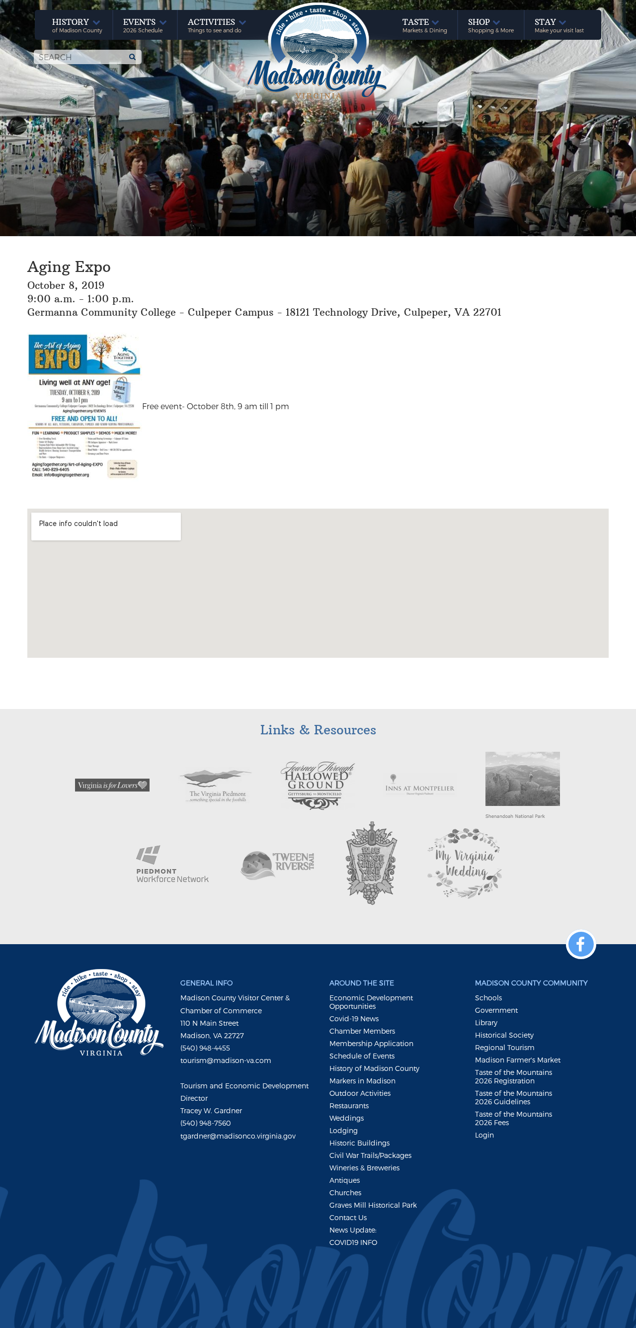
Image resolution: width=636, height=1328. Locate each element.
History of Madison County (374, 1068)
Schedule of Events (362, 1056)
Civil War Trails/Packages (370, 1155)
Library (486, 1022)
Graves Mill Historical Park (373, 1205)
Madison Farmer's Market (517, 1060)
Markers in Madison (362, 1080)
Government (496, 1010)
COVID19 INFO (353, 1242)
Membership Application (371, 1043)
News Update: (353, 1230)
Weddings (346, 1118)
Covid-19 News (354, 1018)
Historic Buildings (359, 1143)
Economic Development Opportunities (371, 1001)
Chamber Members (362, 1031)
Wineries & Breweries (364, 1167)
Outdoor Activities (360, 1093)
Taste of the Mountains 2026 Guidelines (513, 1097)
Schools (488, 997)
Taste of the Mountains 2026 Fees (513, 1118)
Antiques (344, 1180)
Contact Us (348, 1217)
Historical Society (504, 1035)
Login (484, 1135)
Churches (345, 1192)
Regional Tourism (505, 1047)
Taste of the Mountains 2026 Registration (513, 1076)
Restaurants (349, 1105)
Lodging (343, 1130)
